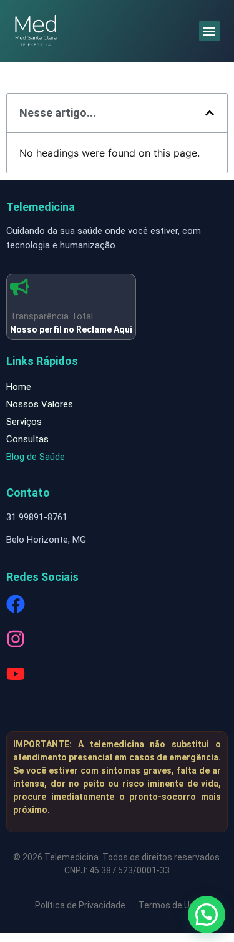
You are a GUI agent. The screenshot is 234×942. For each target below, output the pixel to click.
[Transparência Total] (19, 287)
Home (18, 386)
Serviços (24, 421)
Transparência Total (51, 316)
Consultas (27, 439)
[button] (209, 31)
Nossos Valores (39, 404)
